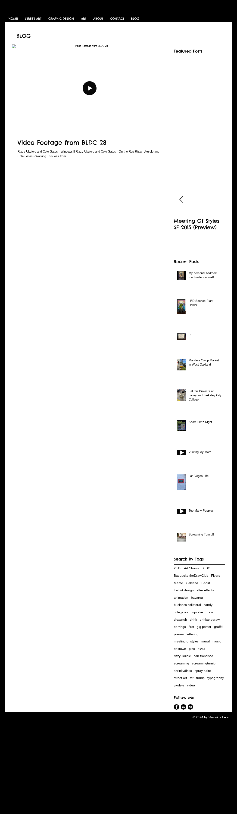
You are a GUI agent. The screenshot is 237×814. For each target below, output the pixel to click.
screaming (181, 663)
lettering (192, 634)
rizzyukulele (182, 656)
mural (205, 641)
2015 (177, 568)
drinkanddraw (210, 619)
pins (192, 649)
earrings (180, 627)
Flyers (215, 575)
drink (193, 619)
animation (181, 597)
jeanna (179, 634)
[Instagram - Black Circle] (190, 707)
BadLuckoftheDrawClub (191, 575)
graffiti (218, 627)
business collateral (187, 605)
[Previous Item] (181, 199)
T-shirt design (184, 590)
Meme (178, 583)
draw (209, 612)
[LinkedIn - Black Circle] (183, 707)
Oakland (192, 583)
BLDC (206, 568)
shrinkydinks (183, 671)
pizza (201, 649)
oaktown (180, 649)
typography (215, 678)
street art (180, 678)
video (191, 685)
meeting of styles (186, 641)
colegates (181, 612)
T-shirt (205, 583)
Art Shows (191, 568)
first (191, 627)
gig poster (204, 627)
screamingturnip (203, 663)
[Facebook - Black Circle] (176, 707)
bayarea (197, 597)
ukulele (179, 685)
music (216, 641)
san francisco (203, 656)
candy (208, 605)
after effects (205, 590)
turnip (200, 678)
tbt (191, 678)
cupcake (197, 612)
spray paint (203, 671)
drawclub (180, 619)
